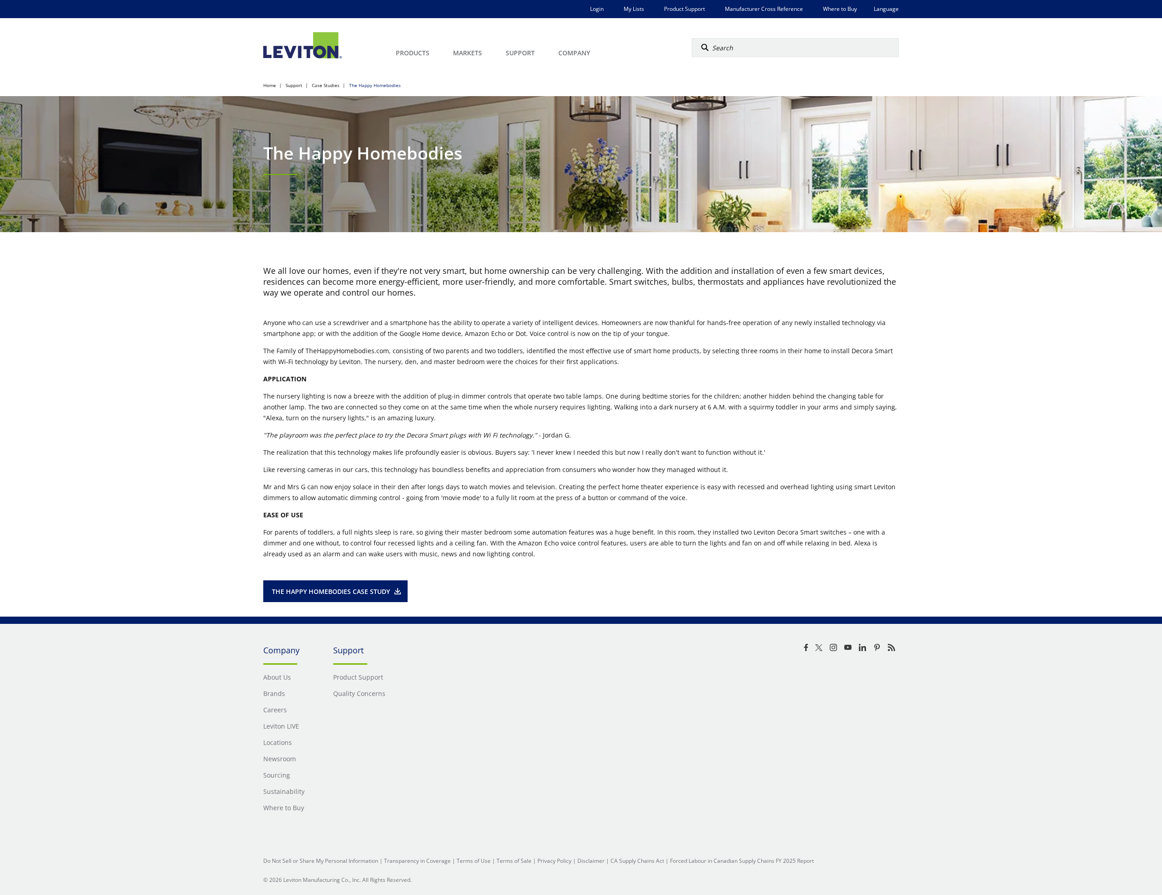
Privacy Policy (554, 861)
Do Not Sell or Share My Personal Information (320, 861)
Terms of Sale (514, 861)
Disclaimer (591, 861)
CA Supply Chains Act (637, 861)
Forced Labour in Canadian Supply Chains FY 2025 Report (742, 861)
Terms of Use (474, 861)
